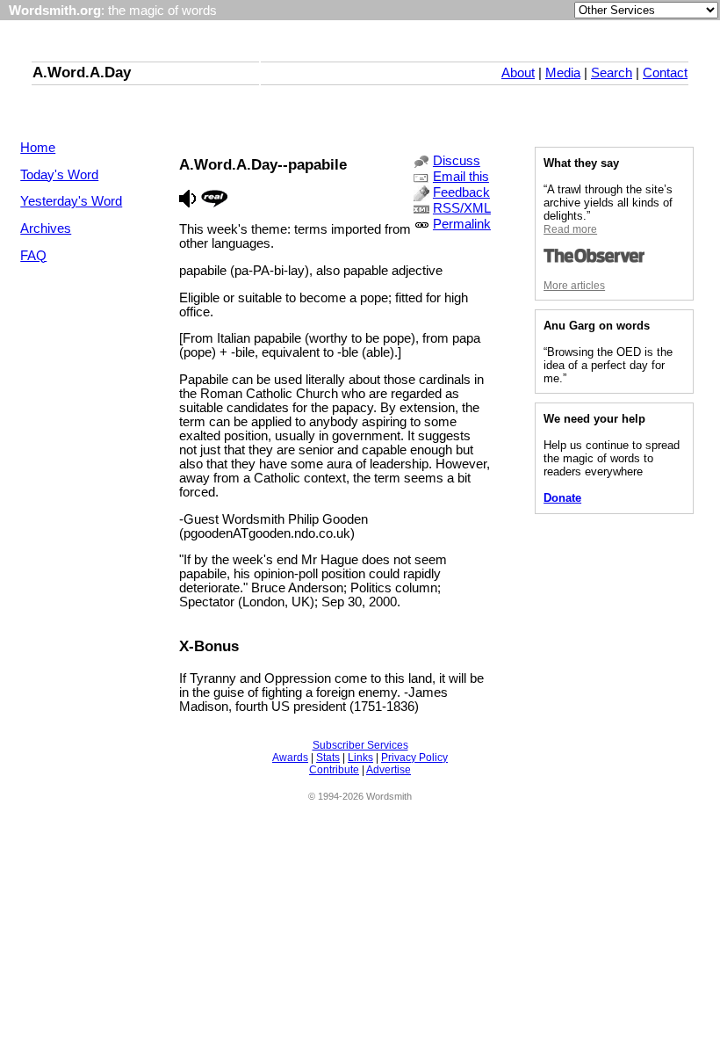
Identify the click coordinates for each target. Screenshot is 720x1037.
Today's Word (59, 175)
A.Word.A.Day (81, 72)
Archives (45, 228)
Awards (290, 757)
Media (562, 73)
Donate (562, 497)
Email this (461, 177)
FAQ (33, 256)
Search (611, 73)
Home (37, 148)
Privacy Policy (414, 757)
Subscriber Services (360, 745)
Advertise (388, 770)
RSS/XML (462, 208)
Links (360, 757)
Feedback (461, 192)
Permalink (462, 224)
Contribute (334, 770)
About (518, 73)
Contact (665, 73)
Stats (328, 757)
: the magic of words (113, 11)
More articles (574, 285)
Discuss (456, 161)
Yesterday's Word (71, 201)
